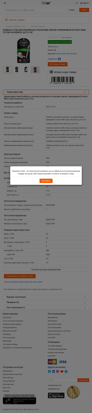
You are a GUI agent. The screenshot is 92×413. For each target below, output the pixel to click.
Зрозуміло (46, 181)
